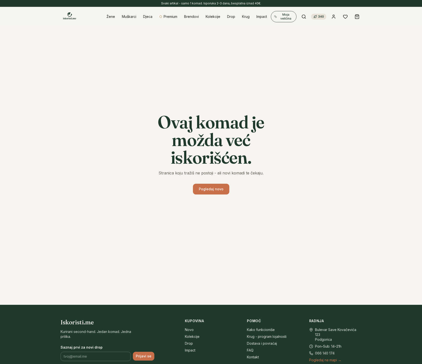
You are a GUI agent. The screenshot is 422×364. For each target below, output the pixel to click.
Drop (189, 343)
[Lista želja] (345, 16)
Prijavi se (143, 356)
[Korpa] (357, 16)
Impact (190, 350)
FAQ (250, 350)
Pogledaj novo (211, 189)
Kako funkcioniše (261, 330)
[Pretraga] (303, 16)
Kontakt (253, 357)
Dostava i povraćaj (262, 343)
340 (321, 16)
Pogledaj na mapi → (325, 360)
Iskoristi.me (77, 322)
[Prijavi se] (333, 16)
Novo (189, 330)
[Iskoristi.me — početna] (69, 16)
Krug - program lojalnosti (266, 336)
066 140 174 (325, 353)
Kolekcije (192, 336)
